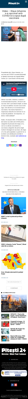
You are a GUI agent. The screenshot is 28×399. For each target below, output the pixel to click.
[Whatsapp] (13, 144)
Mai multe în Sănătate (13, 194)
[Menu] (26, 1)
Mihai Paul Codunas (6, 22)
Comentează (14, 288)
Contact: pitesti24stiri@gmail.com (14, 390)
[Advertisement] (14, 57)
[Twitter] (15, 144)
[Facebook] (7, 144)
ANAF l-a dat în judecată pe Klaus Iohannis (11, 217)
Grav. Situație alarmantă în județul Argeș (12, 273)
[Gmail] (18, 144)
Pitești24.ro (3, 396)
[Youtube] (15, 385)
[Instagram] (10, 144)
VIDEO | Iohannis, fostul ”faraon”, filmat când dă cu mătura (13, 245)
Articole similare (13, 190)
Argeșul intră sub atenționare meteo (14, 184)
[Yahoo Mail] (20, 144)
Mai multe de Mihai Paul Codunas (13, 192)
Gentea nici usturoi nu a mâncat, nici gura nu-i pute (14, 177)
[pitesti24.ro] (14, 2)
